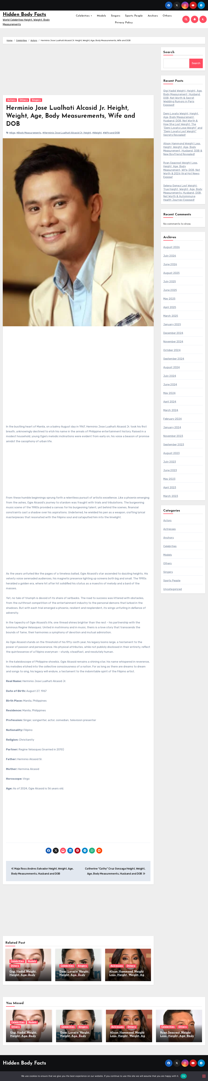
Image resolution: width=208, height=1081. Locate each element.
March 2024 (170, 410)
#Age (12, 132)
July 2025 (169, 281)
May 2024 (169, 393)
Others (167, 16)
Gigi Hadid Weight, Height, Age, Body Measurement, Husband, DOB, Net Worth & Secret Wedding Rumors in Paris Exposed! (182, 98)
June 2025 (170, 290)
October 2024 (172, 350)
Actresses (116, 965)
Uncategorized (172, 589)
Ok (183, 1076)
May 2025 (169, 298)
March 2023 (170, 496)
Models (101, 16)
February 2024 (172, 418)
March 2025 (170, 315)
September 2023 (173, 444)
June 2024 (170, 384)
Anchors (153, 16)
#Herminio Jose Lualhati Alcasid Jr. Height (66, 132)
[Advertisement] (78, 71)
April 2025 (169, 307)
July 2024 (169, 375)
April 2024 (169, 401)
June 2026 (170, 264)
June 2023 (170, 470)
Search (169, 52)
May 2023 (169, 478)
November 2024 (173, 341)
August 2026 (171, 247)
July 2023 (169, 461)
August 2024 (171, 367)
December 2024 (173, 333)
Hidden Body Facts (24, 14)
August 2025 (171, 272)
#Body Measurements (28, 132)
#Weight (97, 132)
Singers (115, 16)
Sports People (134, 16)
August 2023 (171, 453)
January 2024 (172, 427)
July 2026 (169, 255)
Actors (11, 100)
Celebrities (83, 16)
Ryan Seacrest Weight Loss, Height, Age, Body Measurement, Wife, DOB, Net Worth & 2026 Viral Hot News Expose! (181, 170)
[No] (204, 1076)
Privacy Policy (124, 22)
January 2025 (172, 324)
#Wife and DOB (111, 132)
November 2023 (173, 436)
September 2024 (173, 358)
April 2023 (169, 487)
